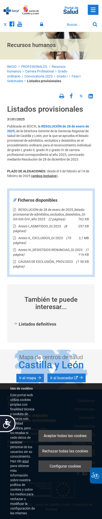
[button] (30, 378)
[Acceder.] (42, 24)
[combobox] (78, 24)
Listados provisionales (44, 81)
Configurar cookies (65, 466)
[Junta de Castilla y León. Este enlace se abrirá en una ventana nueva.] (30, 10)
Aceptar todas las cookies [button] (65, 436)
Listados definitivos (37, 324)
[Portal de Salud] (70, 10)
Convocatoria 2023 (38, 76)
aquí (25, 461)
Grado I (62, 76)
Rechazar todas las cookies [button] (65, 451)
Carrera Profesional (39, 71)
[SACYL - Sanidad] (11, 10)
